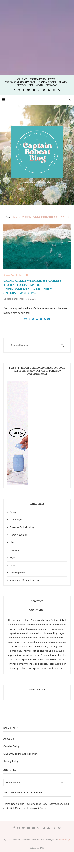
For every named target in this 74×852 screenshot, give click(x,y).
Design (13, 512)
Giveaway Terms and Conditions (21, 753)
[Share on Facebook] (29, 319)
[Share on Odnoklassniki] (41, 319)
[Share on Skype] (45, 319)
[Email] (34, 90)
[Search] (70, 100)
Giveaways (51, 85)
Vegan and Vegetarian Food (20, 82)
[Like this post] (25, 319)
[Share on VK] (37, 319)
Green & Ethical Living (42, 79)
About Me (22, 79)
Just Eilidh (8, 808)
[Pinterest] (23, 90)
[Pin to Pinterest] (33, 319)
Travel (63, 82)
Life (31, 85)
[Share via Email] (48, 319)
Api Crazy (40, 808)
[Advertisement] (37, 37)
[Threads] (54, 90)
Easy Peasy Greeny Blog (55, 803)
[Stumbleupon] (49, 90)
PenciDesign (64, 839)
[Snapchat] (44, 90)
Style (39, 85)
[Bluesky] (59, 90)
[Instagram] (19, 90)
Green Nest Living (25, 808)
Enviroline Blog (33, 803)
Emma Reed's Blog (13, 803)
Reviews (21, 85)
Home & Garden (47, 82)
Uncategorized (17, 572)
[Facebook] (14, 90)
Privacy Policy (10, 761)
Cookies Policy (11, 746)
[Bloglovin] (39, 90)
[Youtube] (28, 90)
